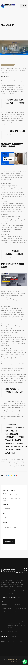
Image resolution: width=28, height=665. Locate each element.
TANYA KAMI (5, 77)
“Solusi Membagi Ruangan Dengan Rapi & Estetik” (15, 254)
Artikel (4, 612)
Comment (5, 522)
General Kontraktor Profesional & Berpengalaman (14, 430)
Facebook (24, 568)
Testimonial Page (20, 608)
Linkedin (18, 573)
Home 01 (5, 604)
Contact (17, 612)
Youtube (24, 573)
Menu (24, 5)
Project (17, 604)
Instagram (24, 570)
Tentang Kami (6, 608)
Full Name (5, 505)
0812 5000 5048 (21, 466)
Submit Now (8, 541)
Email (4, 513)
